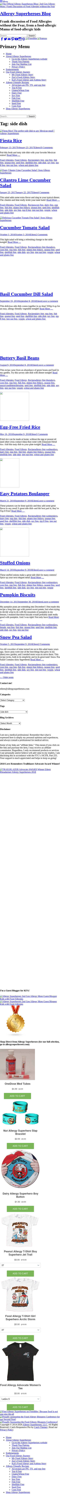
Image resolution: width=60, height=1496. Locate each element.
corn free (39, 205)
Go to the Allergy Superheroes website (29, 59)
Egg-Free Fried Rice (20, 615)
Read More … (13, 155)
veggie (47, 210)
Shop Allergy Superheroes (18, 108)
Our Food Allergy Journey (18, 72)
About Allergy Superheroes (18, 56)
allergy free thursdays (45, 247)
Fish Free (16, 98)
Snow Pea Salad (16, 825)
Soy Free (16, 95)
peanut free (10, 162)
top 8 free (26, 210)
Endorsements (12, 69)
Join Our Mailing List (21, 64)
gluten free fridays (21, 207)
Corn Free (16, 106)
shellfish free (31, 162)
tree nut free (11, 165)
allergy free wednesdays (46, 637)
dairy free (39, 160)
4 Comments (43, 192)
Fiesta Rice (11, 140)
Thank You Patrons (20, 61)
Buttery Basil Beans (19, 546)
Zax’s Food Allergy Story (23, 77)
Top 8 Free (17, 87)
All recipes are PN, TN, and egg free (28, 85)
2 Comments (41, 234)
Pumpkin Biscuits (17, 783)
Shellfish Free (18, 101)
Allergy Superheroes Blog (25, 13)
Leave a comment (50, 489)
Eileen (37, 147)
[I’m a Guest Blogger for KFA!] (30, 1187)
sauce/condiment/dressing (11, 573)
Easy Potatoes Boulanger (24, 682)
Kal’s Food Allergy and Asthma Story (29, 80)
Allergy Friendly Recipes (17, 82)
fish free (8, 207)
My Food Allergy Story (22, 74)
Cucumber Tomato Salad (25, 227)
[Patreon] (42, 38)
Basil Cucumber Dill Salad (26, 482)
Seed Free (16, 103)
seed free (20, 162)
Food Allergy (21, 160)
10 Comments (46, 147)
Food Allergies (7, 160)
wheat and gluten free (28, 165)
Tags (2, 894)
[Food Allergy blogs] (15, 1224)
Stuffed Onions (15, 751)
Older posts (6, 865)
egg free (49, 160)
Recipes (31, 160)
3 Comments (42, 622)
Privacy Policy (18, 67)
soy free (51, 162)
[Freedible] (31, 38)
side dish (42, 162)
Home (9, 53)
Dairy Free (17, 93)
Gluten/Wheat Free (20, 90)
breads (3, 815)
